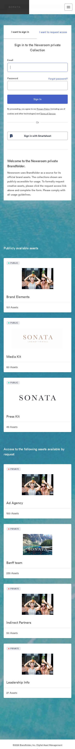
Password (12, 78)
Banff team (14, 563)
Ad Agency (14, 503)
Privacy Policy (43, 108)
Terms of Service (48, 113)
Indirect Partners (18, 622)
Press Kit (12, 416)
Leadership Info (17, 682)
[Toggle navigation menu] (68, 7)
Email (10, 60)
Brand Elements (17, 297)
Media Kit (13, 357)
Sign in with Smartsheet (37, 136)
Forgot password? (58, 78)
